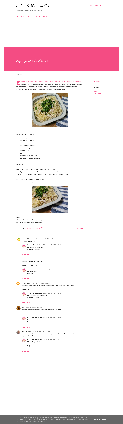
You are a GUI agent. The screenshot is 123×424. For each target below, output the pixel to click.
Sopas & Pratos (97, 93)
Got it (104, 419)
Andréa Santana (27, 283)
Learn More (97, 419)
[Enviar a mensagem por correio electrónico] (42, 228)
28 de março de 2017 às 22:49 (52, 317)
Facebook (36, 313)
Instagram (43, 313)
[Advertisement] (61, 34)
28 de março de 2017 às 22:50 (52, 339)
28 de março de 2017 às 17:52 (37, 259)
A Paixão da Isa (26, 331)
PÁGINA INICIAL (23, 16)
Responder (26, 254)
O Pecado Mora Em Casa (33, 6)
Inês (23, 307)
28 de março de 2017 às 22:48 (52, 269)
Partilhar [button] (96, 81)
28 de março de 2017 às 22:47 (52, 245)
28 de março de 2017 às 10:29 (44, 239)
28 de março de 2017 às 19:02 (41, 283)
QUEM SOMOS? (41, 16)
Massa (95, 91)
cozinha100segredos (28, 239)
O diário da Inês (27, 313)
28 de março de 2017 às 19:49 (34, 307)
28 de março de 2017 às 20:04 (41, 331)
